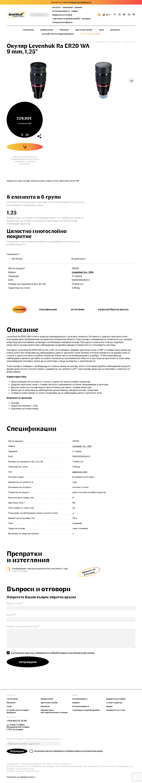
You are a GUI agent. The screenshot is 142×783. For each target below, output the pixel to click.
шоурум (86, 18)
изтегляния (77, 309)
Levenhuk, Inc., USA (82, 272)
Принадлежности (46, 41)
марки (74, 11)
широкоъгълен (79, 471)
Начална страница (15, 42)
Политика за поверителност (21, 777)
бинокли (64, 30)
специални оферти (62, 22)
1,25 (74, 482)
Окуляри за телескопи (107, 41)
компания (67, 7)
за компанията (79, 699)
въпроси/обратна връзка (113, 309)
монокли (115, 30)
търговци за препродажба (66, 18)
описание (19, 309)
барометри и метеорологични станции (54, 711)
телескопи (28, 30)
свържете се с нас (115, 710)
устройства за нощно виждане (58, 34)
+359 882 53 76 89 (17, 721)
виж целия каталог (90, 34)
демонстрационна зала (79, 2)
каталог (56, 7)
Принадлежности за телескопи (75, 41)
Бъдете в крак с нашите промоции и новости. (34, 739)
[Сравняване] (124, 14)
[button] (114, 14)
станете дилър (114, 703)
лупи (101, 30)
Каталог (31, 42)
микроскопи (46, 30)
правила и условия (62, 14)
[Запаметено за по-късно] (119, 14)
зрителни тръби (83, 30)
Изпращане (17, 751)
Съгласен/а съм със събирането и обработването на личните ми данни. (53, 652)
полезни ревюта (61, 11)
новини (78, 7)
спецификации (48, 309)
